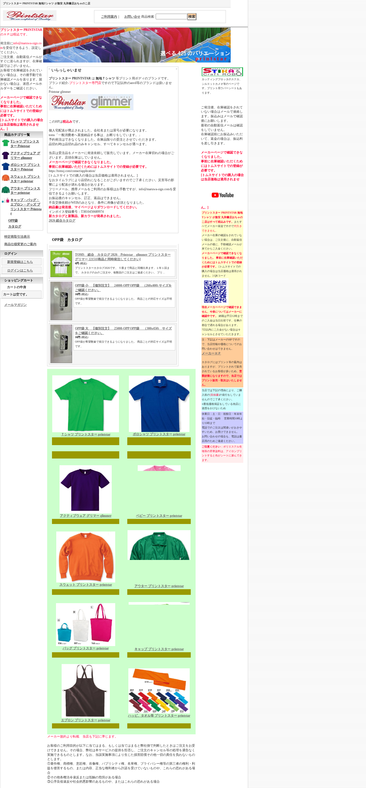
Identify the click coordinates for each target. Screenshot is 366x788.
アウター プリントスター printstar (25, 190)
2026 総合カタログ (62, 220)
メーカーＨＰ (211, 353)
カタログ (14, 226)
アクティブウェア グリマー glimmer (25, 155)
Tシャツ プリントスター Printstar (24, 144)
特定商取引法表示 (17, 237)
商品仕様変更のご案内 (20, 244)
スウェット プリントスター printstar (25, 179)
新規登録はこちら (20, 262)
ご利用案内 (109, 17)
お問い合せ (132, 17)
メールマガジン (15, 305)
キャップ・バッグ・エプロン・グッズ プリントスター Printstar (26, 206)
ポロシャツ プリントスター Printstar (25, 167)
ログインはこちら (20, 270)
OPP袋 (13, 220)
